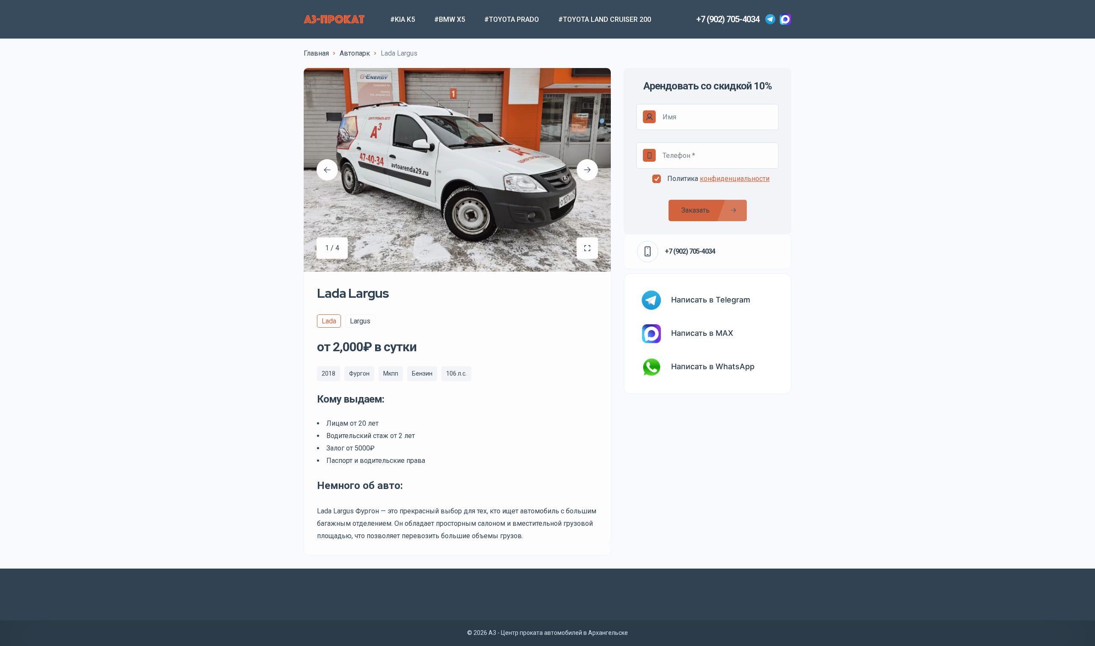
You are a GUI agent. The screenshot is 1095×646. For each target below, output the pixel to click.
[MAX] (785, 19)
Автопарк (355, 53)
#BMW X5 (449, 19)
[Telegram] (770, 19)
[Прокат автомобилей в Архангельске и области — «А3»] (334, 19)
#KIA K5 (402, 19)
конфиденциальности (734, 179)
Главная (316, 53)
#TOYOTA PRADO (511, 19)
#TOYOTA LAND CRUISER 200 (604, 19)
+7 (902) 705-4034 (727, 19)
